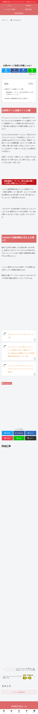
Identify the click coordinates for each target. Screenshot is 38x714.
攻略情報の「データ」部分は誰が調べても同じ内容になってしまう (19, 93)
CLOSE (31, 83)
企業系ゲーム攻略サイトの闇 (13, 89)
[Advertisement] (19, 41)
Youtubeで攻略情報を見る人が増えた (16, 98)
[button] (34, 380)
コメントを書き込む (19, 692)
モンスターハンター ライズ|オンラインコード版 (21, 335)
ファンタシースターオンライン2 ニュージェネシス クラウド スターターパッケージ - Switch (21, 369)
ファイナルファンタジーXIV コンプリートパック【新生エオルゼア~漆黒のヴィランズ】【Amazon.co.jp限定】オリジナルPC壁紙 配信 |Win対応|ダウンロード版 (21, 351)
